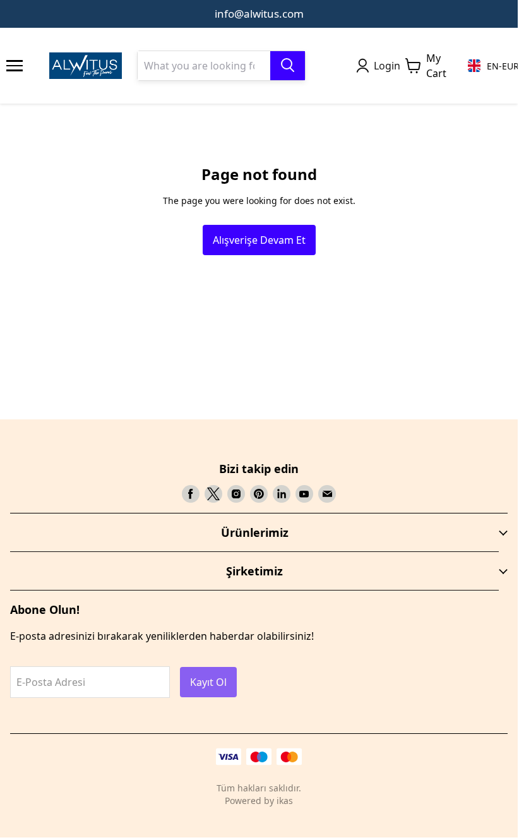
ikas (285, 801)
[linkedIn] (281, 494)
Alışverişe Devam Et (259, 240)
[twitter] (213, 494)
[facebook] (191, 494)
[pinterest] (259, 494)
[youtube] (304, 494)
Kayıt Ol (208, 682)
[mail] (327, 494)
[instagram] (236, 494)
